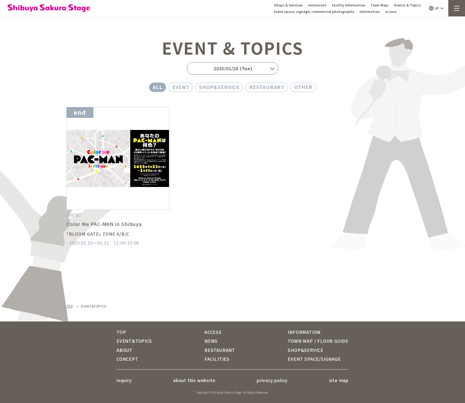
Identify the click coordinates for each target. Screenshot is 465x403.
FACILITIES (217, 359)
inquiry (124, 380)
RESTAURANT (266, 86)
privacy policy (272, 380)
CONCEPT (127, 359)
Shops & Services (288, 5)
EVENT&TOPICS (134, 341)
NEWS (211, 341)
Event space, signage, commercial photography (314, 11)
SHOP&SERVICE (219, 86)
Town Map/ (380, 5)
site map (338, 380)
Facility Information (348, 5)
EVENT (180, 86)
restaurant (317, 5)
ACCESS (213, 332)
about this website (194, 380)
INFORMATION (304, 332)
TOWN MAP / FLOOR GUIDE (318, 341)
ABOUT (125, 350)
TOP (69, 306)
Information (370, 11)
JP (436, 8)
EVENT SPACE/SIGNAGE (314, 359)
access (391, 11)
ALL (158, 86)
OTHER (303, 86)
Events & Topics (407, 5)
